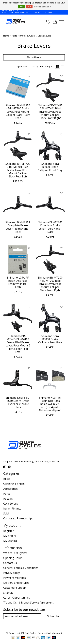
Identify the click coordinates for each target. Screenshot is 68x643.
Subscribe (53, 616)
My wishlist (10, 541)
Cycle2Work (10, 503)
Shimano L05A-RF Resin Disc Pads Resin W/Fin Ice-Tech (18, 282)
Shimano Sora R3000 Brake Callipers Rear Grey (50, 339)
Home (6, 35)
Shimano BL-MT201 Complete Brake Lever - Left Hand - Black (50, 227)
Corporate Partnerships (18, 518)
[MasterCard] (23, 638)
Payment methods (14, 578)
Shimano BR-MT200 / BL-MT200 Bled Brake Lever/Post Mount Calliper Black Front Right (50, 284)
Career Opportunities (16, 597)
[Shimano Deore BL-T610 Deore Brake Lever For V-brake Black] (17, 379)
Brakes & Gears (27, 35)
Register (8, 531)
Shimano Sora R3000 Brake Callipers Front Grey (50, 167)
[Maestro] (54, 638)
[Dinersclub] (48, 638)
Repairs (8, 498)
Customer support (14, 587)
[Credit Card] (18, 638)
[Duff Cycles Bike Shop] (15, 22)
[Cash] (13, 638)
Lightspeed (56, 632)
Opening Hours (12, 558)
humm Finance (12, 508)
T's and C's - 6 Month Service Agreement (28, 602)
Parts (14, 35)
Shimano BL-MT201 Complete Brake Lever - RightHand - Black (17, 227)
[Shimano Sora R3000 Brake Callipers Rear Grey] (50, 318)
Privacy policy (11, 573)
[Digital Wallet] (36, 638)
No (29, 7)
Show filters (34, 57)
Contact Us (10, 563)
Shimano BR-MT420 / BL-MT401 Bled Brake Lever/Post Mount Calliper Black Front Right (50, 111)
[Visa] (29, 638)
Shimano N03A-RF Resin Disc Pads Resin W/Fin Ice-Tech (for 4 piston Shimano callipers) (50, 404)
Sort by (34, 66)
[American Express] (43, 638)
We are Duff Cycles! (15, 553)
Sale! (6, 513)
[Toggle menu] (61, 22)
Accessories (10, 489)
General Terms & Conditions (20, 568)
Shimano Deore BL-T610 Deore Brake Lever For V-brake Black (18, 402)
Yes (21, 7)
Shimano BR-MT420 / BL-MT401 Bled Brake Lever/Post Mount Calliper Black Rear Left (17, 170)
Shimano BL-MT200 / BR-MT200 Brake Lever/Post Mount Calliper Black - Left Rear (17, 111)
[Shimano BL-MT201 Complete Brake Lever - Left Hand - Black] (50, 204)
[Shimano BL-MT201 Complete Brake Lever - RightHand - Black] (17, 204)
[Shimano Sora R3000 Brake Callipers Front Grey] (50, 145)
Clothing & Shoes (14, 484)
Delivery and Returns (16, 583)
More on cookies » (42, 7)
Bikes (6, 479)
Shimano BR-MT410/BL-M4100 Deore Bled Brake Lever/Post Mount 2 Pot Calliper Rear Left (17, 344)
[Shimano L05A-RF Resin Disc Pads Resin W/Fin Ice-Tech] (17, 259)
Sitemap (8, 592)
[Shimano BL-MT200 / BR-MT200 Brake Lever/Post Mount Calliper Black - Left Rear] (17, 87)
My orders (9, 536)
